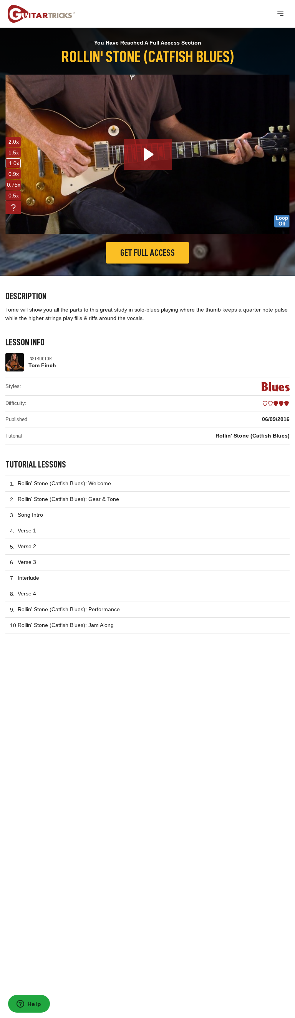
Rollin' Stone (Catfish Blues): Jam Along (66, 625)
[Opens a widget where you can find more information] (29, 1004)
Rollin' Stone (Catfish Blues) (252, 436)
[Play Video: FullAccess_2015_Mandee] (148, 154)
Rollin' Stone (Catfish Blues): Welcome (64, 483)
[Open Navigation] (280, 14)
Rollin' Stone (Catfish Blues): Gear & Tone (68, 499)
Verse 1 (27, 530)
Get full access (147, 252)
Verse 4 (27, 593)
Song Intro (30, 515)
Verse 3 (27, 562)
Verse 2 (27, 546)
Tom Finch (42, 365)
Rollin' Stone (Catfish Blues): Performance (69, 609)
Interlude (28, 578)
